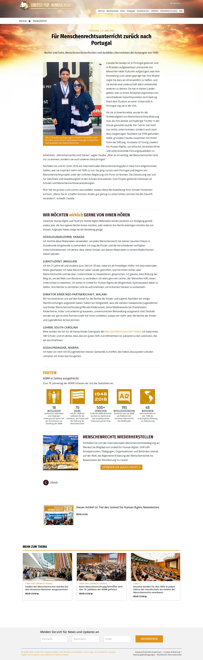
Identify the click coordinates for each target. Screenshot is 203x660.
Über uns (101, 11)
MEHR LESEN (82, 514)
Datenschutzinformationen (148, 652)
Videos (122, 11)
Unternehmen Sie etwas (168, 11)
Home (23, 21)
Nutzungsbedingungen (144, 654)
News (181, 11)
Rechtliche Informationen (169, 654)
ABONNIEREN (149, 639)
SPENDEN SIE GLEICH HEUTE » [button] (121, 467)
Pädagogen (131, 11)
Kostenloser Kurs (143, 11)
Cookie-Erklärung (171, 652)
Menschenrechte (112, 11)
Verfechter (154, 11)
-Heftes (123, 331)
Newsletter (40, 21)
